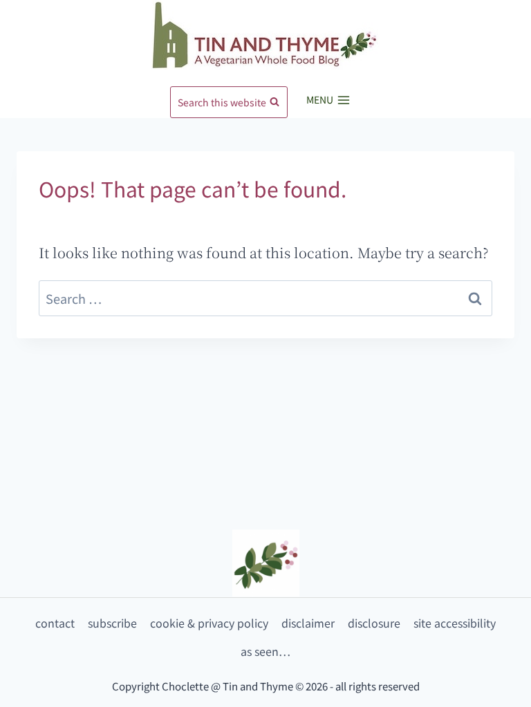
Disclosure (374, 622)
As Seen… (265, 651)
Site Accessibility (454, 622)
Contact (55, 622)
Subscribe (112, 622)
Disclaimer (308, 622)
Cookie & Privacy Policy (209, 622)
